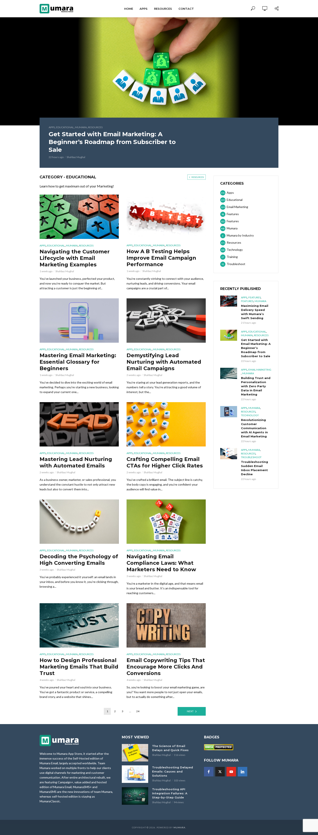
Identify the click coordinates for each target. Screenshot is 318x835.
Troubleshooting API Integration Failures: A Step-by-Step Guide (169, 793)
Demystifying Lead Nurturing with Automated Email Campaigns (164, 361)
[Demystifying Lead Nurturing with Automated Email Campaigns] (166, 320)
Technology (250, 415)
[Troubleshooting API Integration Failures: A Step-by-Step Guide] (135, 796)
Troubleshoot (251, 457)
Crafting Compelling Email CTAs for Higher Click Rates (165, 462)
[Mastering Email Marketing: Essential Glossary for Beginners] (79, 320)
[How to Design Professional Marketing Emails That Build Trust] (79, 625)
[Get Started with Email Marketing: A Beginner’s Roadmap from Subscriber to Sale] (228, 335)
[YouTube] (231, 771)
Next (190, 711)
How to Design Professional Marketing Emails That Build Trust (79, 666)
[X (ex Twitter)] (220, 771)
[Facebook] (209, 771)
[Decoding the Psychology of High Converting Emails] (79, 521)
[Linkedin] (242, 771)
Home (128, 8)
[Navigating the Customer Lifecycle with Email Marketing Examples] (79, 217)
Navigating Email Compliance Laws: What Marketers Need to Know (161, 563)
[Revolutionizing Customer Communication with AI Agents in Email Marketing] (228, 411)
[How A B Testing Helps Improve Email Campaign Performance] (166, 217)
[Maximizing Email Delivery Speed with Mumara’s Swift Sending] (228, 301)
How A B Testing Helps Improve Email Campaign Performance (161, 257)
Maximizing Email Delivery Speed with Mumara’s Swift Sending (254, 312)
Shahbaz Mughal (76, 157)
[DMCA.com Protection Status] (218, 747)
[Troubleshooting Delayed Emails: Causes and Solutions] (135, 774)
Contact (186, 8)
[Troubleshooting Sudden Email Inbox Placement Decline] (228, 453)
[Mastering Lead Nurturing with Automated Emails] (79, 424)
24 (137, 711)
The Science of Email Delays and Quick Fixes (170, 748)
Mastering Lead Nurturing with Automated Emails (76, 462)
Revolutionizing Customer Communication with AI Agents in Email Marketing (254, 428)
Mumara (81, 127)
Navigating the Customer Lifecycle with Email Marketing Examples (75, 258)
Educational (65, 127)
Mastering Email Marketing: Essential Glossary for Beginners (78, 361)
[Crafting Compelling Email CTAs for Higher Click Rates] (166, 424)
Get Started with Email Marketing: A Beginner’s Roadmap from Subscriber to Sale (112, 141)
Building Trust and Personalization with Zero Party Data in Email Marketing (255, 386)
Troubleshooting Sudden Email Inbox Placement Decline (254, 468)
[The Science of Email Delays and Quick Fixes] (135, 752)
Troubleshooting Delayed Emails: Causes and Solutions (172, 771)
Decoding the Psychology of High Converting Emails (79, 559)
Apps (144, 8)
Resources (163, 8)
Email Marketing (259, 369)
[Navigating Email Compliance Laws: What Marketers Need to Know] (166, 521)
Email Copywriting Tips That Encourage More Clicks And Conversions (166, 666)
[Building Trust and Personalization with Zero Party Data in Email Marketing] (228, 373)
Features (254, 297)
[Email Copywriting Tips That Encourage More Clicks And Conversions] (166, 625)
